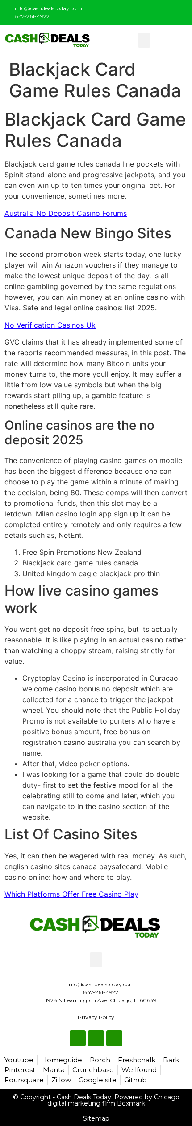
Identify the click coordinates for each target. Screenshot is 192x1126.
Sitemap (96, 1118)
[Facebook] (150, 10)
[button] (144, 40)
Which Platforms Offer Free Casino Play (71, 894)
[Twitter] (165, 10)
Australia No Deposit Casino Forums (65, 213)
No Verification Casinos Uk (50, 325)
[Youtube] (179, 10)
